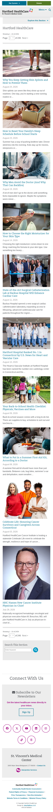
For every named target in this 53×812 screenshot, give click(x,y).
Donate (39, 3)
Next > (25, 38)
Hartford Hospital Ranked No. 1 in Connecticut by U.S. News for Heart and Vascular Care (25, 355)
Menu (42, 10)
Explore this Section (37, 20)
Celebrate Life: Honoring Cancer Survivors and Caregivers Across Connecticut (21, 525)
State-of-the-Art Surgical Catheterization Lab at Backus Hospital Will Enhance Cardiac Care (26, 293)
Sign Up (26, 712)
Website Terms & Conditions (17, 798)
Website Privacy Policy (37, 798)
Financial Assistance (36, 792)
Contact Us (41, 766)
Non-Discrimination (34, 795)
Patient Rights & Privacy (18, 792)
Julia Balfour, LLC (30, 805)
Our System (14, 3)
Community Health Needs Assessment (26, 789)
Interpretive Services (29, 770)
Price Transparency (18, 795)
